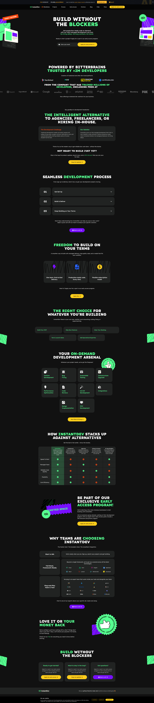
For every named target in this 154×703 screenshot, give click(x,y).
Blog (91, 7)
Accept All (109, 699)
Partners (83, 7)
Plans (105, 7)
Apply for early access (117, 7)
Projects (55, 7)
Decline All (101, 699)
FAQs (98, 7)
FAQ (49, 636)
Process (63, 7)
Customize (94, 699)
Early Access (73, 7)
